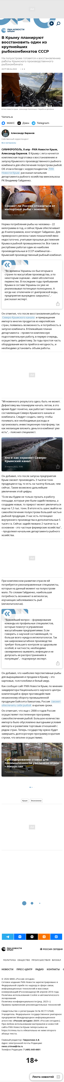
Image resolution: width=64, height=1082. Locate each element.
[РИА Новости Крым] (12, 30)
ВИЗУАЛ (56, 960)
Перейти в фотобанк (46, 109)
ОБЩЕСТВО (23, 960)
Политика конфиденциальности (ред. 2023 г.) (26, 1002)
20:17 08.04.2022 (9, 69)
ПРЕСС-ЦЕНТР (24, 970)
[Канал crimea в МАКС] (56, 937)
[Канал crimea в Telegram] (8, 937)
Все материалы (9, 143)
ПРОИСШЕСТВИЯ (41, 960)
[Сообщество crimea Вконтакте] (20, 937)
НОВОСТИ (7, 970)
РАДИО (39, 970)
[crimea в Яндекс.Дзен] (32, 937)
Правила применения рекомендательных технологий (31, 1005)
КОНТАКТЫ (53, 970)
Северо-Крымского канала (18, 317)
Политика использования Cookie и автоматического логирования (30, 997)
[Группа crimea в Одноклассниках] (44, 937)
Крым (24, 801)
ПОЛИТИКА (9, 960)
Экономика (36, 801)
